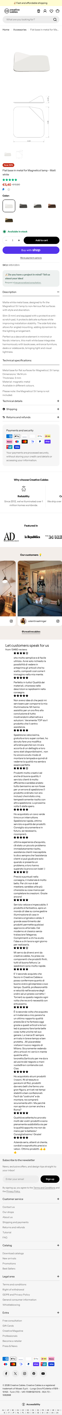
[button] (10, 179)
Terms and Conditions (44, 1187)
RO (28, 1413)
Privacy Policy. (13, 1191)
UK (47, 1413)
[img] (31, 653)
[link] (11, 536)
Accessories (19, 29)
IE (4, 1413)
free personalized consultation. (27, 282)
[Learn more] (9, 189)
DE (28, 1410)
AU (3, 1410)
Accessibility (33, 1404)
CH (18, 1410)
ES (38, 1410)
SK (33, 1413)
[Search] (55, 19)
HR (53, 1410)
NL (18, 1413)
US (52, 1413)
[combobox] (31, 19)
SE (38, 1413)
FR (43, 1410)
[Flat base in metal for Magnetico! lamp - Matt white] (9, 206)
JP (13, 1413)
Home (6, 29)
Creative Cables (17, 1385)
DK (33, 1410)
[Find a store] (39, 11)
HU (58, 1410)
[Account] (45, 11)
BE (13, 1410)
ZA (57, 1413)
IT (9, 1413)
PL (23, 1413)
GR (48, 1410)
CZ (23, 1410)
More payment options (31, 258)
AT (8, 1410)
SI (42, 1413)
